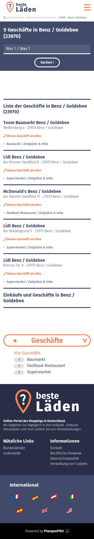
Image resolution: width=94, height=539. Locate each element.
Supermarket (34, 371)
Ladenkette (12, 453)
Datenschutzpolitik (64, 458)
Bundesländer (14, 448)
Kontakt (56, 448)
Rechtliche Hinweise (66, 453)
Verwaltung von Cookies (68, 464)
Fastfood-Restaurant (41, 365)
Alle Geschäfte (27, 353)
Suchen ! (47, 62)
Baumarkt (31, 359)
